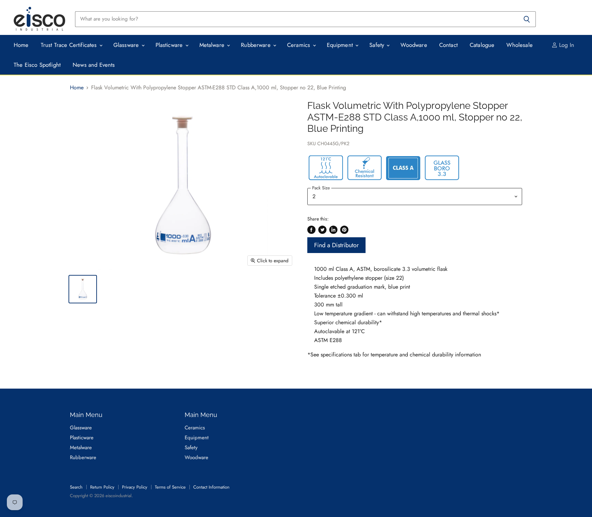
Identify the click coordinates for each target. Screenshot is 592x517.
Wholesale (519, 45)
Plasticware (170, 45)
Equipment (341, 45)
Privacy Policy (134, 487)
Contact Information (211, 487)
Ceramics (299, 45)
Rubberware (256, 45)
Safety (377, 45)
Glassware (127, 45)
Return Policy (102, 487)
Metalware (212, 45)
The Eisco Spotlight (37, 65)
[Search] (527, 19)
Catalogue (482, 45)
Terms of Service (170, 487)
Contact (448, 45)
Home (21, 45)
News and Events (94, 65)
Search (76, 487)
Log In (565, 45)
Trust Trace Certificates (70, 45)
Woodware (413, 45)
